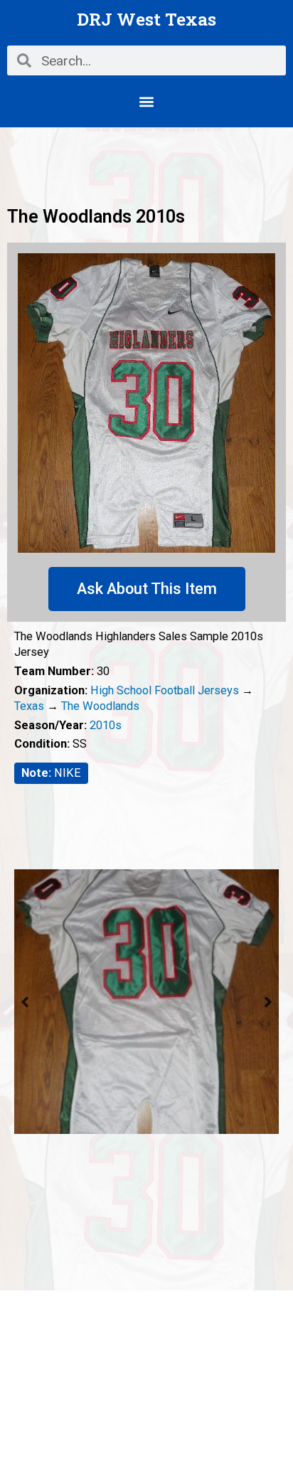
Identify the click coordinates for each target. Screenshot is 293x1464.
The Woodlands (100, 706)
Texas (29, 706)
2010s (106, 725)
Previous (25, 1001)
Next (268, 1001)
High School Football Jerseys (164, 690)
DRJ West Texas (146, 19)
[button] (147, 101)
